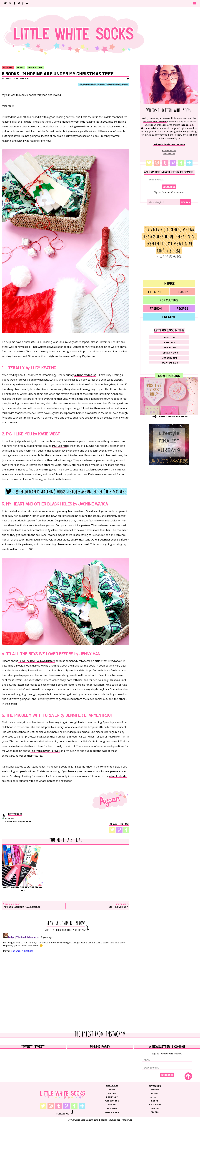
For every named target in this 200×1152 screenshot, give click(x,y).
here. (127, 85)
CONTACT (112, 1093)
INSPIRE (169, 283)
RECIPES (182, 308)
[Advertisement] (169, 501)
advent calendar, (118, 776)
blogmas (8, 67)
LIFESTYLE (155, 292)
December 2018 (170, 363)
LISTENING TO (15, 814)
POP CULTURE (169, 300)
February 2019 (170, 352)
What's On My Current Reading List (22, 889)
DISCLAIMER (112, 1108)
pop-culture (35, 67)
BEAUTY (182, 292)
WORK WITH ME (112, 1101)
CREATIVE (169, 317)
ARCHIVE (112, 1105)
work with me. (169, 153)
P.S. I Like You (59, 446)
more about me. (169, 150)
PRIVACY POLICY (112, 1112)
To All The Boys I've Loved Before (36, 661)
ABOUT (112, 1089)
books (20, 67)
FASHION (156, 308)
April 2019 (169, 342)
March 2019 (169, 347)
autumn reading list (85, 375)
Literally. (118, 379)
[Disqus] (65, 971)
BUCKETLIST (112, 1097)
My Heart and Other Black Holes (92, 539)
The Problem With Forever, (45, 751)
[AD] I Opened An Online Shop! (169, 416)
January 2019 (169, 357)
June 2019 (169, 337)
